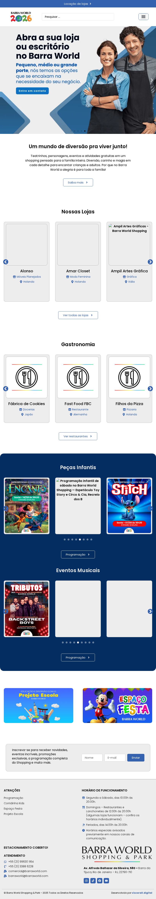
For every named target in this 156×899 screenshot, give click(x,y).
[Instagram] (86, 880)
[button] (143, 17)
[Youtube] (106, 880)
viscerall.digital (142, 892)
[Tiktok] (93, 880)
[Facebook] (99, 880)
